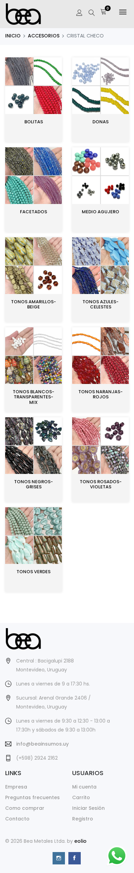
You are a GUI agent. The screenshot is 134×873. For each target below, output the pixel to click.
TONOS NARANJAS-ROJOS (100, 394)
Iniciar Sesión (88, 808)
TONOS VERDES (33, 571)
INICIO (13, 35)
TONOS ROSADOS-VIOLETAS (101, 484)
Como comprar (24, 808)
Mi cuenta (84, 786)
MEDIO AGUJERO (100, 211)
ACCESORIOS (43, 35)
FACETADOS (33, 211)
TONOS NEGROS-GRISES (33, 484)
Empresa (16, 786)
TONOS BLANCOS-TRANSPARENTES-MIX (33, 397)
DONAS (100, 121)
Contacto (17, 818)
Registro (82, 818)
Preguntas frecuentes (32, 797)
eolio (80, 841)
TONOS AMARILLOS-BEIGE (33, 304)
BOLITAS (33, 121)
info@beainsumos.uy (42, 743)
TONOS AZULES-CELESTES (100, 304)
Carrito (81, 797)
